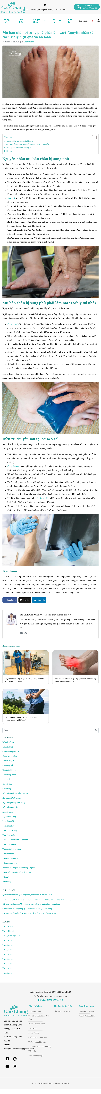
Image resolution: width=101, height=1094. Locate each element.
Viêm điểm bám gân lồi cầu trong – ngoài (18, 868)
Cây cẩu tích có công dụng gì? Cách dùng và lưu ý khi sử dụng (27, 909)
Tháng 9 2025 (7, 945)
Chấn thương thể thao (10, 751)
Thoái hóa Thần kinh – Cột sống (15, 840)
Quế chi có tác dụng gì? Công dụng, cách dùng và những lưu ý (27, 895)
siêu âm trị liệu (42, 498)
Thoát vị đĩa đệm (9, 844)
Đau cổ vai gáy (8, 761)
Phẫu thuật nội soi (9, 821)
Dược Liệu (6, 779)
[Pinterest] (14, 1059)
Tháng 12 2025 (8, 931)
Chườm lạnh (13, 324)
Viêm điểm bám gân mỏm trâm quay (16, 872)
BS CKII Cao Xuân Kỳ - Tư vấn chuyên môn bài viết (45, 615)
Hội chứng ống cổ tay (10, 807)
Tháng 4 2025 (7, 968)
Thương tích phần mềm (11, 849)
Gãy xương (6, 789)
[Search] (92, 21)
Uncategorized (8, 854)
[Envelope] (7, 1066)
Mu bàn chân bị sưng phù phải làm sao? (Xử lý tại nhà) (27, 144)
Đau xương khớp (9, 775)
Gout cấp (11, 198)
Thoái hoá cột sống (9, 830)
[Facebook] (7, 1059)
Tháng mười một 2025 (11, 936)
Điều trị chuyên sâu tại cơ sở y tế (18, 148)
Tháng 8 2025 (7, 950)
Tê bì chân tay (8, 826)
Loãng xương (7, 812)
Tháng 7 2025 (7, 954)
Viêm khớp (6, 882)
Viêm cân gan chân (9, 863)
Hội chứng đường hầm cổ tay (13, 803)
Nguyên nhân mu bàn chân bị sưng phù (21, 141)
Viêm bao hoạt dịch (10, 858)
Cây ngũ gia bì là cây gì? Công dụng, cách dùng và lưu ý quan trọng (29, 913)
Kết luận (9, 151)
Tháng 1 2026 (7, 926)
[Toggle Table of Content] (93, 137)
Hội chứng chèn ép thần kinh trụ (15, 793)
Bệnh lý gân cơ (8, 742)
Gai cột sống (7, 784)
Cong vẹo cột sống (9, 756)
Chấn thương (29, 42)
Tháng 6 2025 (7, 959)
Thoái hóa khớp (8, 835)
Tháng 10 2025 (8, 940)
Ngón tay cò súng (9, 816)
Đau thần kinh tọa (9, 770)
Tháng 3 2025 (7, 973)
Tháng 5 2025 (7, 963)
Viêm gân (6, 877)
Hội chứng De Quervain (11, 798)
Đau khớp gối (7, 765)
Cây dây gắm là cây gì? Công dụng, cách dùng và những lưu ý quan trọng (31, 904)
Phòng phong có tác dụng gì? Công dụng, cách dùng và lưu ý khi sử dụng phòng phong (36, 899)
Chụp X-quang (14, 466)
